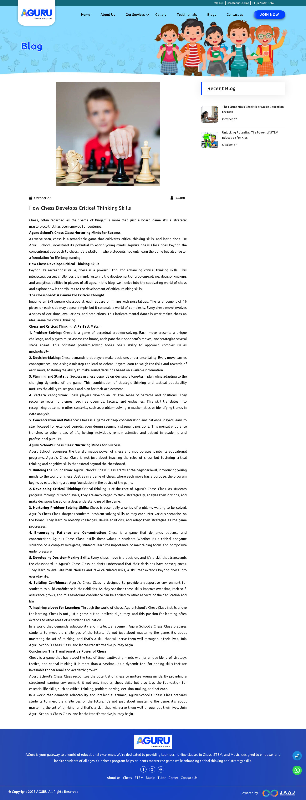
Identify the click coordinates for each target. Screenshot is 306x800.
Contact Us (189, 778)
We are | (217, 2)
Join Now (269, 14)
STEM (138, 778)
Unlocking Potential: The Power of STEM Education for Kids (250, 135)
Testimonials (187, 14)
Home (85, 14)
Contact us (234, 14)
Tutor (161, 778)
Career (173, 778)
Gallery (160, 14)
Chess (127, 778)
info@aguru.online (238, 2)
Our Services (135, 14)
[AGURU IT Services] (279, 793)
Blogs (211, 14)
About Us (108, 14)
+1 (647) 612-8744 (263, 2)
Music (150, 778)
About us (114, 778)
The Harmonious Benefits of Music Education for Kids (253, 109)
